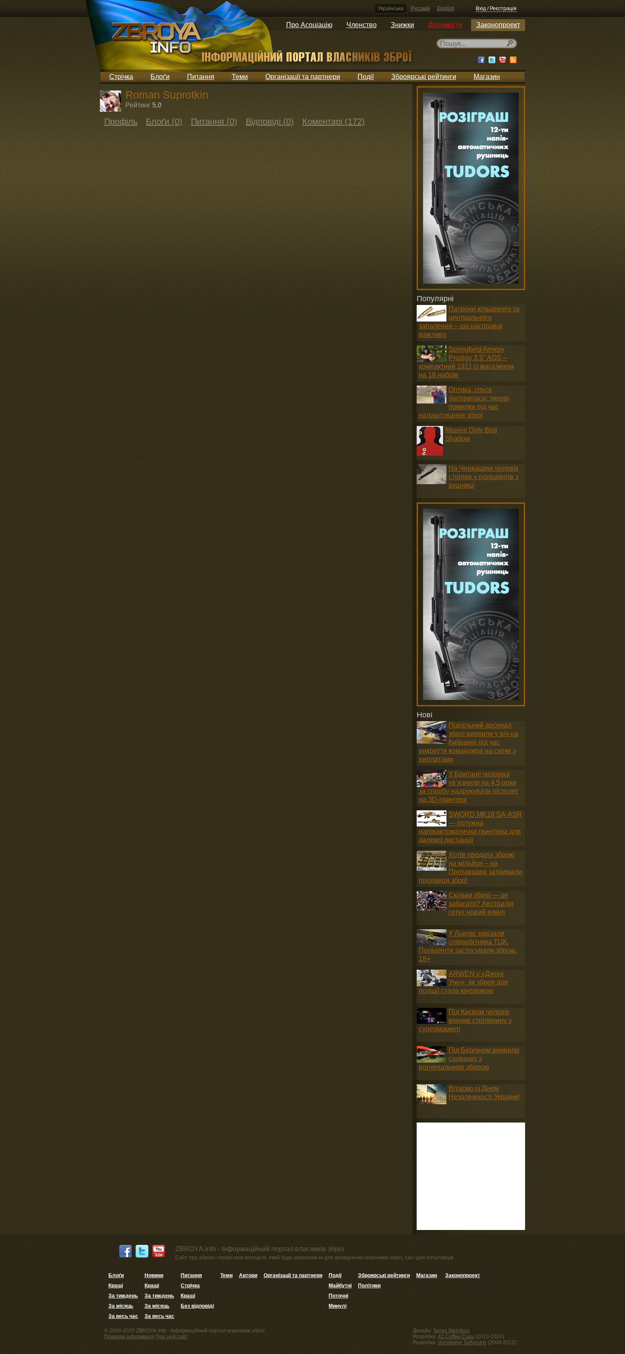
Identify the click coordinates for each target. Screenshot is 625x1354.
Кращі (115, 1286)
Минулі (338, 1306)
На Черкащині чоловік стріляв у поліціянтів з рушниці (483, 477)
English (446, 8)
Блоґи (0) (164, 121)
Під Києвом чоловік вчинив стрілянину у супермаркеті (465, 1020)
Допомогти (445, 24)
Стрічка (121, 76)
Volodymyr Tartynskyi (462, 1343)
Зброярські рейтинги (423, 76)
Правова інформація (129, 1337)
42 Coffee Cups (456, 1337)
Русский (420, 8)
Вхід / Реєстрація (496, 8)
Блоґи (160, 76)
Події (366, 76)
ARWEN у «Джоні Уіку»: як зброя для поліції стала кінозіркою (463, 982)
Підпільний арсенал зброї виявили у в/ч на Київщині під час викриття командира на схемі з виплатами (468, 742)
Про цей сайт (172, 1337)
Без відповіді (197, 1306)
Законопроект (498, 24)
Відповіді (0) (270, 121)
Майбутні (340, 1286)
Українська (390, 8)
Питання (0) (214, 121)
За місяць (120, 1306)
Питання (200, 76)
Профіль (120, 121)
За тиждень (123, 1296)
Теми (240, 76)
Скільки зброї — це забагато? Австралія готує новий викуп (481, 903)
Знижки (402, 24)
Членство (362, 24)
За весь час (123, 1316)
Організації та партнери (302, 76)
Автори (248, 1275)
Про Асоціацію (309, 24)
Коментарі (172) (333, 121)
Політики (369, 1286)
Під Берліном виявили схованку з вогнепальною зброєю (469, 1059)
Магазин (487, 76)
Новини (154, 1275)
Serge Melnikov (451, 1331)
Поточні (338, 1296)
